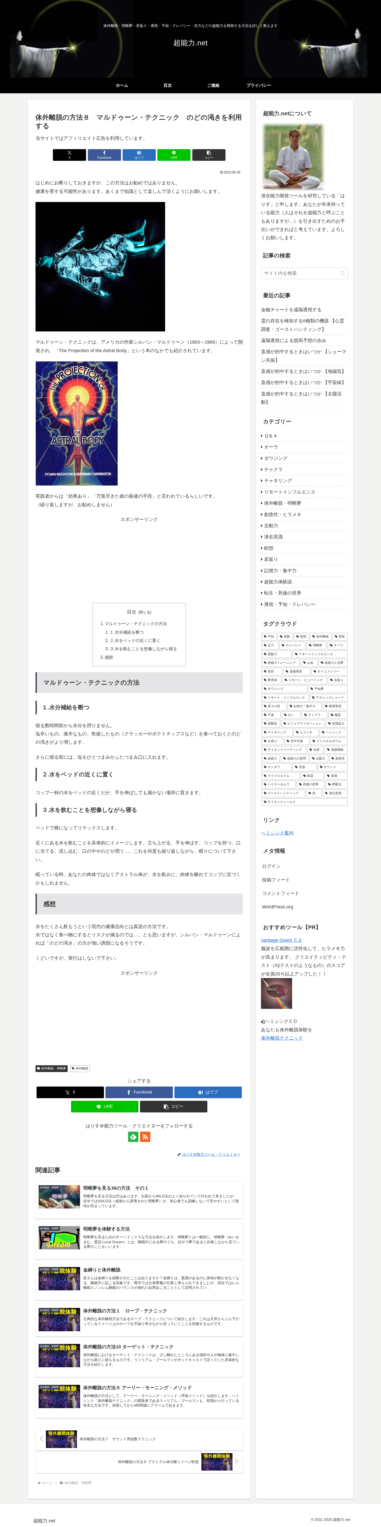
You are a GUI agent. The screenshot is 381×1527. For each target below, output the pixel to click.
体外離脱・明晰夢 (53, 1068)
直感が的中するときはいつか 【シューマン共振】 (303, 356)
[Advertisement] (139, 560)
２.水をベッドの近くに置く (135, 640)
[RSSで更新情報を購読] (145, 1137)
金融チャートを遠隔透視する (291, 309)
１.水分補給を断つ (127, 632)
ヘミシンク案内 (277, 833)
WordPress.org (277, 906)
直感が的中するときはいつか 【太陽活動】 (301, 398)
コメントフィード (280, 893)
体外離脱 (82, 1068)
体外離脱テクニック (282, 1038)
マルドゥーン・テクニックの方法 (136, 623)
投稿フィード (276, 879)
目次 (131, 611)
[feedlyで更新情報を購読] (133, 1137)
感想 (109, 657)
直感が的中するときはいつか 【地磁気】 (303, 371)
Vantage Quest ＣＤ (281, 940)
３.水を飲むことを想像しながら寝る (143, 648)
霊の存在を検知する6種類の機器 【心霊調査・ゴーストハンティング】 (302, 325)
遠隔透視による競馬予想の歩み (293, 340)
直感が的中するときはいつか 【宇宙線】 (303, 382)
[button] (208, 155)
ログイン (271, 866)
